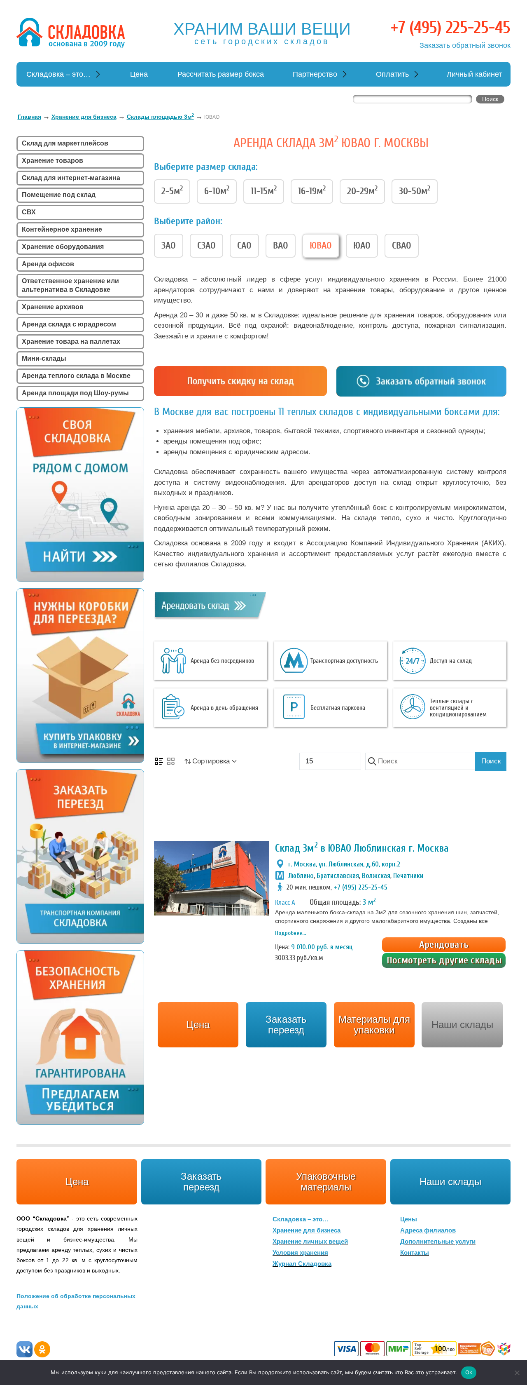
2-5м (172, 190)
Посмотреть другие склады (444, 960)
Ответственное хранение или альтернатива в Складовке (70, 285)
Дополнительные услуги (438, 1241)
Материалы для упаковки (374, 1024)
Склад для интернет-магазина (71, 177)
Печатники (408, 876)
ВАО (280, 245)
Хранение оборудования (63, 246)
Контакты (414, 1252)
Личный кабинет (474, 74)
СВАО (401, 245)
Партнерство (315, 74)
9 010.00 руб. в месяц (322, 947)
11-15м (264, 190)
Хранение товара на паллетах (71, 341)
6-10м (216, 190)
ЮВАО (321, 245)
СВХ (29, 212)
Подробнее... (290, 933)
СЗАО (206, 245)
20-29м (362, 190)
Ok (469, 1372)
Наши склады (462, 1024)
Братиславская (338, 876)
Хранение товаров (52, 160)
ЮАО (362, 245)
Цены (408, 1219)
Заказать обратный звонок (465, 45)
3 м (369, 902)
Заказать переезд (201, 1182)
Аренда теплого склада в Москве (76, 375)
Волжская (376, 876)
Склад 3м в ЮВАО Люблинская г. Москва (362, 848)
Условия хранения (300, 1252)
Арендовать (444, 944)
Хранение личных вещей (310, 1241)
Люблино (301, 876)
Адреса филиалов (428, 1230)
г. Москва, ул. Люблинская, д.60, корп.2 (344, 864)
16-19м (312, 190)
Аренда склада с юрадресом (69, 324)
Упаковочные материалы (326, 1182)
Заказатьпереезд (286, 1024)
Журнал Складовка (302, 1263)
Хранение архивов (53, 306)
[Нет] (517, 1373)
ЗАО (168, 245)
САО (244, 245)
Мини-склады (44, 358)
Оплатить (392, 74)
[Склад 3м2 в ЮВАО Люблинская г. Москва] (211, 878)
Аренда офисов (48, 264)
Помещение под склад (59, 194)
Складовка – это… (58, 74)
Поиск (491, 761)
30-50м (414, 190)
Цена (139, 74)
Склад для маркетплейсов (65, 143)
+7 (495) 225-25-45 (451, 27)
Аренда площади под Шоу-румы (75, 393)
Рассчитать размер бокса (220, 74)
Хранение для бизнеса (306, 1230)
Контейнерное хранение (62, 229)
